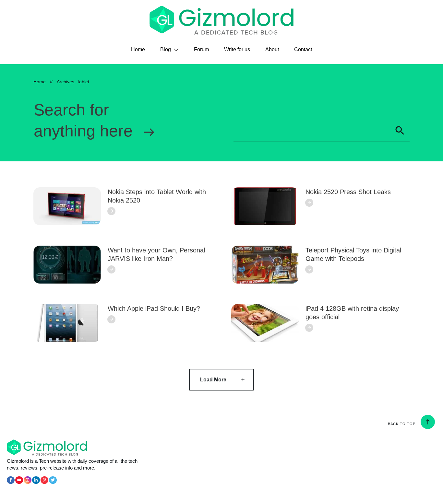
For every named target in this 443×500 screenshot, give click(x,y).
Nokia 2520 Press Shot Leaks (348, 191)
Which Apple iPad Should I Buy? (154, 308)
